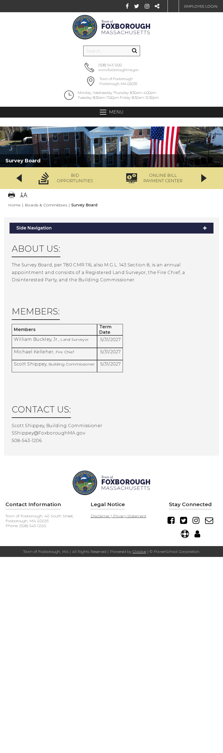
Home (14, 205)
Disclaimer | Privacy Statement (118, 515)
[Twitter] (136, 6)
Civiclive (139, 551)
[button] (68, 178)
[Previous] (19, 178)
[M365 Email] (209, 520)
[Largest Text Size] (24, 196)
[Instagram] (147, 6)
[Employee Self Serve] (197, 534)
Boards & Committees (46, 205)
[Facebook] (127, 6)
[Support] (185, 534)
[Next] (204, 178)
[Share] (157, 6)
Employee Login (201, 6)
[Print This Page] (11, 196)
